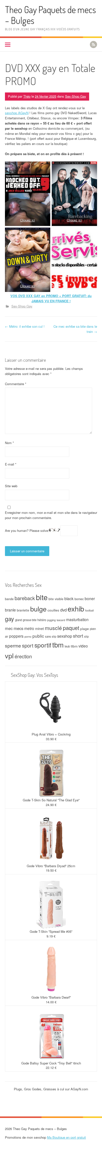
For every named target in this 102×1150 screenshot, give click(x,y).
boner (90, 598)
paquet (71, 627)
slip (86, 636)
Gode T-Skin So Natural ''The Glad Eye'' (51, 800)
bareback (25, 598)
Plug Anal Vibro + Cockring (51, 734)
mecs (18, 628)
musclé (53, 627)
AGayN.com (79, 1089)
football (89, 610)
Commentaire (15, 383)
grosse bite (29, 620)
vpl (9, 655)
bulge (38, 608)
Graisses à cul (53, 1089)
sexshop (64, 636)
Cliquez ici (27, 220)
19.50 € (51, 870)
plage (84, 628)
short (78, 635)
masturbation (77, 619)
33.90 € (51, 739)
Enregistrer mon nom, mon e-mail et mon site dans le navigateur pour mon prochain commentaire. (51, 515)
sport (27, 645)
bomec (79, 599)
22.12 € (51, 1067)
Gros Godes (32, 1089)
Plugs (18, 1089)
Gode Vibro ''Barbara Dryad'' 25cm (51, 865)
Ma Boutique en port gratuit (66, 1137)
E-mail (10, 464)
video (83, 645)
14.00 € (51, 1002)
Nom (9, 442)
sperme (13, 645)
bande (9, 599)
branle (10, 609)
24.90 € (51, 804)
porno (28, 636)
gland (18, 620)
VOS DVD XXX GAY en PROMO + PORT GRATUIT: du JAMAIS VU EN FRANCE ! (51, 298)
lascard (61, 620)
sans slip (50, 636)
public (38, 636)
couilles (53, 610)
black (69, 598)
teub (67, 646)
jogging (51, 620)
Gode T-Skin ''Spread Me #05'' (51, 931)
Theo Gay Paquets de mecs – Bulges (50, 15)
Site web (11, 486)
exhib (76, 608)
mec (9, 628)
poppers (16, 636)
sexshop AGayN (16, 112)
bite (42, 597)
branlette (23, 610)
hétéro (41, 620)
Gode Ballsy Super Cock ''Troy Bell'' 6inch (51, 1063)
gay (9, 618)
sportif (42, 645)
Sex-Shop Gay (75, 96)
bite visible (56, 599)
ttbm (74, 646)
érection (23, 656)
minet (39, 628)
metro (29, 628)
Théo (26, 96)
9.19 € (51, 936)
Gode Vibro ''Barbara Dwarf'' (51, 997)
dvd (63, 610)
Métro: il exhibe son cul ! (25, 326)
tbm (58, 644)
